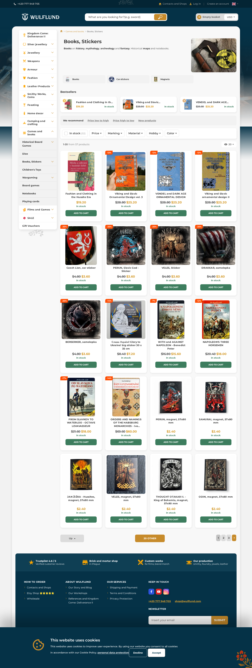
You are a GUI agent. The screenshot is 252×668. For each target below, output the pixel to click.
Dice (25, 153)
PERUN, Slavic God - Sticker (126, 269)
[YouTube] (159, 592)
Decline (138, 652)
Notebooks (29, 193)
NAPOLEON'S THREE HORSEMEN (216, 343)
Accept (156, 652)
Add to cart (81, 213)
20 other (150, 538)
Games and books (74, 31)
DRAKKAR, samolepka (215, 267)
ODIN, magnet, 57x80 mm (216, 496)
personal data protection (113, 652)
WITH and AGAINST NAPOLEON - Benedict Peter (170, 345)
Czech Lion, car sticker (81, 267)
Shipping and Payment (123, 587)
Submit (219, 620)
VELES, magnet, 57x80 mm (126, 498)
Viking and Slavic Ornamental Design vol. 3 (152, 104)
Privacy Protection (121, 598)
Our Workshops (77, 593)
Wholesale (33, 598)
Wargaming (29, 177)
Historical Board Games (32, 143)
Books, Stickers (31, 161)
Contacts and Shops (175, 3)
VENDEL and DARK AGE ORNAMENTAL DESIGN (211, 104)
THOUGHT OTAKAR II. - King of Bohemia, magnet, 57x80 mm (171, 500)
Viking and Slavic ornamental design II (216, 195)
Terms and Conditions (123, 593)
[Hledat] (160, 17)
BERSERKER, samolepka (81, 342)
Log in (197, 3)
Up (71, 538)
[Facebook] (151, 592)
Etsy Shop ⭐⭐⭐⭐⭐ (40, 593)
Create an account (218, 3)
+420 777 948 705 (28, 3)
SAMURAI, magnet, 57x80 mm (215, 421)
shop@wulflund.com (188, 601)
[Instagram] (166, 592)
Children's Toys (31, 169)
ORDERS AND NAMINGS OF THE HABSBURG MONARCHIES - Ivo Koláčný (126, 424)
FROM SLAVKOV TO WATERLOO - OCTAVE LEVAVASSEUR (81, 423)
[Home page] (61, 31)
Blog (89, 587)
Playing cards (30, 201)
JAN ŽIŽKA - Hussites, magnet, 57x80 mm (81, 498)
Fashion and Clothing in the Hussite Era (81, 195)
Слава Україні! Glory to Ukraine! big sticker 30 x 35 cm (126, 345)
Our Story (74, 587)
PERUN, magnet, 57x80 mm (171, 421)
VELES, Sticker (171, 267)
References (75, 598)
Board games (30, 185)
